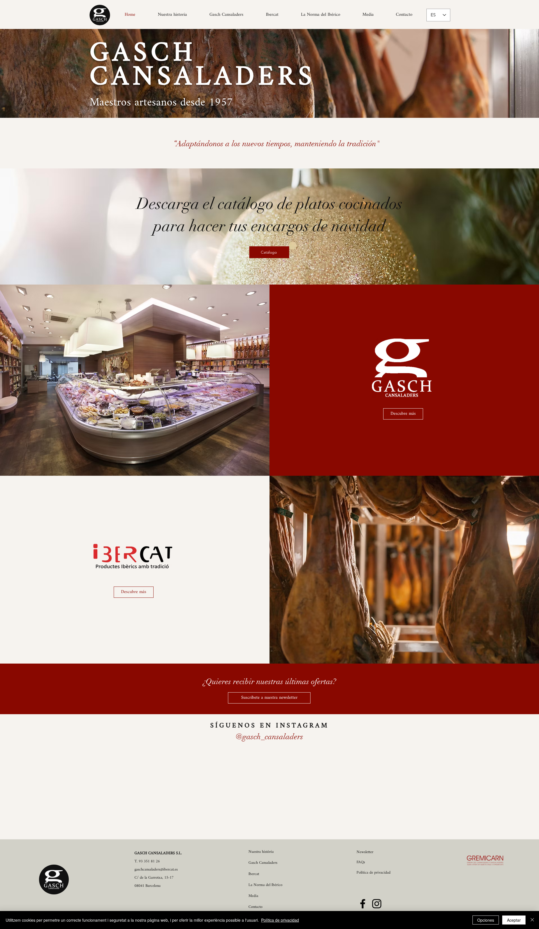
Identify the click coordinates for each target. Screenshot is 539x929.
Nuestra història (261, 852)
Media (253, 896)
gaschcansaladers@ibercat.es (156, 869)
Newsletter (365, 852)
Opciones (485, 920)
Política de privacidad (280, 920)
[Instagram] (377, 904)
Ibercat (253, 874)
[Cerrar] (532, 920)
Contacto (255, 907)
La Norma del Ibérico (265, 885)
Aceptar (514, 920)
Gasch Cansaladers (262, 863)
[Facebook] (363, 904)
